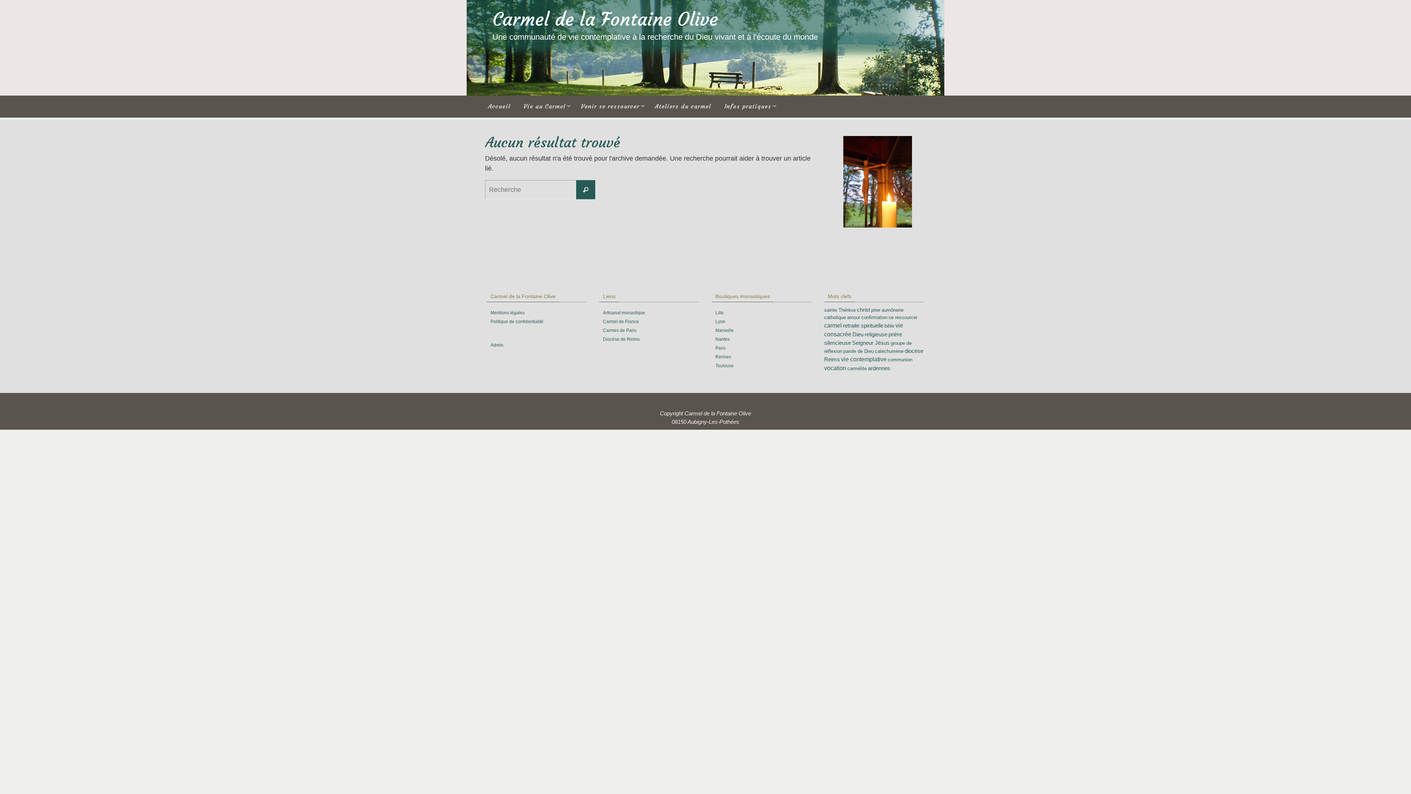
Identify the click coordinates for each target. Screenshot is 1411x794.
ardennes (879, 368)
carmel (833, 325)
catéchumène (889, 351)
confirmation (874, 317)
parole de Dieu (858, 351)
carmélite (857, 368)
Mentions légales (508, 312)
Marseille (724, 330)
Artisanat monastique (624, 312)
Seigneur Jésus (871, 343)
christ (863, 310)
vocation (835, 368)
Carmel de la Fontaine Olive (605, 19)
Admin (497, 345)
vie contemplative (864, 359)
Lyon (720, 321)
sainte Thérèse (840, 310)
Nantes (722, 339)
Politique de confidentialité (517, 321)
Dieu (858, 334)
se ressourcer (903, 317)
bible (889, 326)
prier (875, 310)
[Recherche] (585, 189)
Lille (719, 312)
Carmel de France (621, 321)
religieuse (876, 334)
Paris (720, 348)
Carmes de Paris (619, 330)
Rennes (723, 357)
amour (853, 317)
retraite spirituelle (863, 326)
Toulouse (724, 365)
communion (900, 359)
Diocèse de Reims (621, 339)
